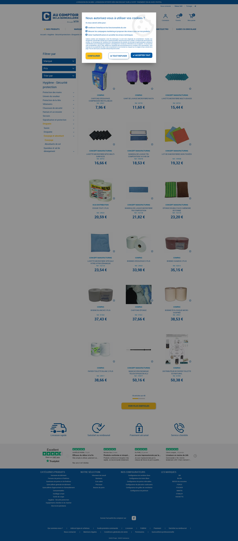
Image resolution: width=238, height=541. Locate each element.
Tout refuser (119, 56)
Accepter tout (142, 55)
